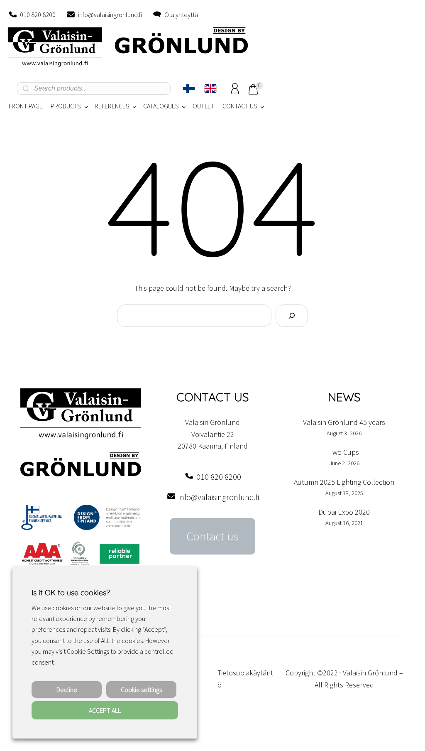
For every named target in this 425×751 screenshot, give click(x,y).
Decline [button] (66, 689)
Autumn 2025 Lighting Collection (344, 482)
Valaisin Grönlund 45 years (344, 422)
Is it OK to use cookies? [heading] (71, 592)
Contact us (212, 536)
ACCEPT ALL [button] (105, 710)
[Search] (292, 315)
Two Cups (344, 452)
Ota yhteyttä (181, 14)
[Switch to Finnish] (189, 88)
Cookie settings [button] (141, 689)
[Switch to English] (210, 88)
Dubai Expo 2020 (344, 512)
